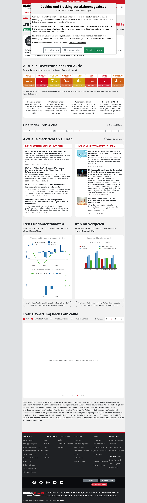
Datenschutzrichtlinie (77, 43)
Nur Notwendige (72, 50)
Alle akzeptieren (94, 50)
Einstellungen (52, 50)
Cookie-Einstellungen (75, 38)
